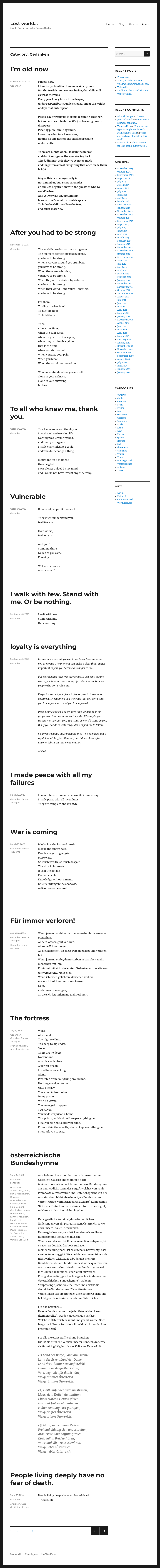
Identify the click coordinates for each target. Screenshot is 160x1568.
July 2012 (121, 264)
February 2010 (124, 339)
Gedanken (15, 86)
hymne (14, 1216)
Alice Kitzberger (125, 116)
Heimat (26, 1210)
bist (12, 1193)
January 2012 (123, 280)
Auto (26, 1190)
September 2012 (125, 257)
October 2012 (123, 254)
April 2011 (122, 310)
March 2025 (123, 185)
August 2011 (123, 296)
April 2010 (122, 333)
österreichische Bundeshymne (35, 1159)
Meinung (15, 1223)
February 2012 (124, 277)
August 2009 (123, 359)
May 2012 (122, 267)
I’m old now (29, 69)
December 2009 (125, 346)
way (28, 1049)
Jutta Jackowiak (125, 119)
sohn (21, 1233)
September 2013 (125, 221)
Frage (120, 404)
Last (19, 1220)
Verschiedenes (124, 464)
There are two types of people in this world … (132, 136)
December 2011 (124, 283)
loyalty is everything (43, 646)
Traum (120, 457)
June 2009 (122, 365)
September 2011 (125, 293)
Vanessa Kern (124, 126)
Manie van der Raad (127, 133)
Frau (12, 1207)
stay (23, 1049)
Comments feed (125, 499)
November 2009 (125, 349)
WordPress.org (124, 503)
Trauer (120, 454)
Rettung (121, 441)
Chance (14, 1203)
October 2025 (124, 171)
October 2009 (124, 352)
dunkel (120, 398)
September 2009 (125, 356)
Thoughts (15, 802)
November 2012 (125, 250)
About (146, 24)
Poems (25, 848)
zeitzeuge (15, 1182)
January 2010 (123, 342)
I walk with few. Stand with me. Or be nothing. (54, 598)
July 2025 (122, 181)
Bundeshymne (18, 1200)
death (13, 1507)
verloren (14, 948)
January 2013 (123, 244)
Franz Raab (122, 142)
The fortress (29, 1018)
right (24, 1045)
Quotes (25, 799)
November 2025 (125, 168)
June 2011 (122, 303)
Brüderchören (22, 1193)
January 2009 (124, 369)
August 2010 (123, 323)
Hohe (21, 1213)
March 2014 (123, 201)
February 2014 (124, 204)
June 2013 (122, 231)
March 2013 (123, 237)
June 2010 (122, 326)
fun (119, 411)
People (25, 1507)
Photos (133, 24)
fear (19, 1507)
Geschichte (16, 1210)
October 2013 (123, 218)
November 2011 (124, 287)
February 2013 (124, 241)
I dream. (141, 116)
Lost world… (24, 23)
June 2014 (122, 194)
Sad (119, 444)
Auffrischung (16, 1190)
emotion (121, 401)
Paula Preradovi (18, 1230)
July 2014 (121, 191)
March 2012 (123, 273)
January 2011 (123, 316)
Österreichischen (19, 1226)
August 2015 (123, 188)
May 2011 (121, 306)
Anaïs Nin (15, 1504)
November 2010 (125, 319)
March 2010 (123, 336)
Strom (13, 1236)
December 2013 (124, 211)
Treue (20, 1236)
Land (13, 1220)
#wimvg (121, 395)
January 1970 (123, 372)
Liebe (120, 427)
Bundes (14, 1197)
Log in (120, 493)
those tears (122, 447)
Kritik (120, 424)
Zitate (120, 470)
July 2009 (122, 362)
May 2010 (122, 329)
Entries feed (123, 496)
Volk (21, 1239)
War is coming (34, 832)
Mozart (24, 1223)
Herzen (14, 1213)
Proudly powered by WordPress (40, 1554)
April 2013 (122, 234)
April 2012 (122, 270)
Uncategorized (124, 460)
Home (110, 24)
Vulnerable (28, 496)
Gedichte (15, 1038)
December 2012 (125, 247)
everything (15, 1045)
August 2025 (123, 178)
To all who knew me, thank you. (133, 84)
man (24, 945)
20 (33, 1531)
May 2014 (122, 198)
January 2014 (123, 208)
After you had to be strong (53, 232)
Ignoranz (122, 421)
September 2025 (125, 175)
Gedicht (20, 1207)
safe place (15, 1049)
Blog (121, 24)
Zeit (26, 1239)
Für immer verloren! (42, 920)
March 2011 (123, 313)
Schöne (14, 1233)
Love (119, 431)
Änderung (15, 1187)
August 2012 (123, 260)
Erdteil (22, 1203)
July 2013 (121, 227)
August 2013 (123, 224)
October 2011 (123, 290)
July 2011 (121, 300)
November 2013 (125, 214)
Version (14, 1239)
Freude (120, 408)
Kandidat (23, 1216)
